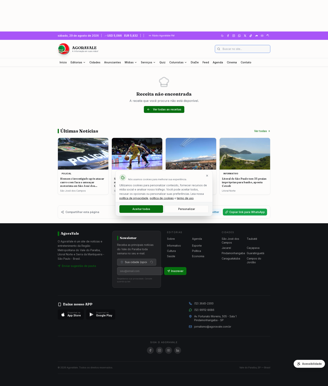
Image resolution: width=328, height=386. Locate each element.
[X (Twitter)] (245, 35)
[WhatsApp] (239, 35)
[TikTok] (250, 35)
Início (63, 62)
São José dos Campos (230, 240)
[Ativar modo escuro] (222, 35)
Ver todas (260, 131)
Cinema (232, 62)
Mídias (129, 62)
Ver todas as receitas (167, 109)
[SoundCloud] (256, 35)
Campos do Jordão (254, 260)
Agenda (218, 62)
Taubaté (252, 238)
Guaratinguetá (255, 253)
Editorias (76, 62)
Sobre (171, 238)
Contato (246, 62)
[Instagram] (233, 35)
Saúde (171, 256)
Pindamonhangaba (233, 253)
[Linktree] (267, 35)
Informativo (174, 245)
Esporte (197, 245)
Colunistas (176, 62)
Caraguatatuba (231, 258)
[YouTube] (262, 35)
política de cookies (162, 198)
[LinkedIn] (177, 350)
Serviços (146, 62)
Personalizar (186, 209)
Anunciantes (112, 62)
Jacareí (226, 247)
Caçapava (253, 247)
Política (196, 250)
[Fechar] (207, 175)
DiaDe (195, 62)
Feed (206, 62)
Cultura (171, 250)
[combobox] (136, 262)
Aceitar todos (141, 209)
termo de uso (185, 198)
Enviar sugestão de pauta (79, 265)
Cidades (94, 62)
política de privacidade (133, 198)
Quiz (162, 62)
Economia (198, 256)
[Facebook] (228, 35)
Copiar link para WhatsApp (247, 212)
